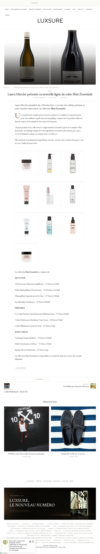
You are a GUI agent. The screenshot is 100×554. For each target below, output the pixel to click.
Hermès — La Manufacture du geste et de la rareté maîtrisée (68, 528)
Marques (36, 542)
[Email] (56, 27)
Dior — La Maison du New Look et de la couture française (72, 526)
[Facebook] (43, 27)
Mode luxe (57, 540)
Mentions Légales (38, 524)
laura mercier (20, 368)
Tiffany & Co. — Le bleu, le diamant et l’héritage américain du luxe (29, 533)
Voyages (67, 9)
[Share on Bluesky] (62, 379)
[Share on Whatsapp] (59, 379)
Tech (73, 9)
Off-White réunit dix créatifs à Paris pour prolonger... (26, 454)
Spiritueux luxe (69, 540)
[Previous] (41, 3)
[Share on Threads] (61, 379)
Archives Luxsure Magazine (51, 542)
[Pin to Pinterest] (55, 379)
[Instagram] (48, 27)
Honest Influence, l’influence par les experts (77, 524)
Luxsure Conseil (53, 524)
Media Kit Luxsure (13, 524)
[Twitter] (45, 27)
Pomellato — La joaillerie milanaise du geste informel (73, 531)
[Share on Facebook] (51, 379)
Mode (7, 9)
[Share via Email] (64, 379)
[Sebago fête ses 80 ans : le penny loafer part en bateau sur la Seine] (73, 428)
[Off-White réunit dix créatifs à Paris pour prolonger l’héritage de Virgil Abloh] (26, 428)
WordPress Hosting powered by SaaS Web (50, 547)
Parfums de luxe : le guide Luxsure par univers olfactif (74, 533)
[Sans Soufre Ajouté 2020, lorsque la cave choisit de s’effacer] (73, 57)
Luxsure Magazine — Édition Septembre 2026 (79, 542)
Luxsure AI (89, 9)
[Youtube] (54, 27)
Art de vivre (47, 9)
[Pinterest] (51, 27)
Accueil (6, 87)
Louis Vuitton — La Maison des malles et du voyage (28, 528)
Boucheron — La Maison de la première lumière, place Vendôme (29, 526)
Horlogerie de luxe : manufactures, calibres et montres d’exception (50, 535)
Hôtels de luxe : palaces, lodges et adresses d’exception (74, 538)
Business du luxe (83, 540)
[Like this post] (49, 379)
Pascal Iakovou (14, 81)
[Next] (44, 3)
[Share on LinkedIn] (57, 379)
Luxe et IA (81, 9)
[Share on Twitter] (53, 379)
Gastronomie (57, 9)
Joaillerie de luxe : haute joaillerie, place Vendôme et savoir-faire (29, 538)
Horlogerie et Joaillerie (19, 9)
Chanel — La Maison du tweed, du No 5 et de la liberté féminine (30, 531)
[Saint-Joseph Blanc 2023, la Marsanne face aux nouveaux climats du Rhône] (27, 57)
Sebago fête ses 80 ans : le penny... (73, 454)
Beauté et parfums (35, 9)
